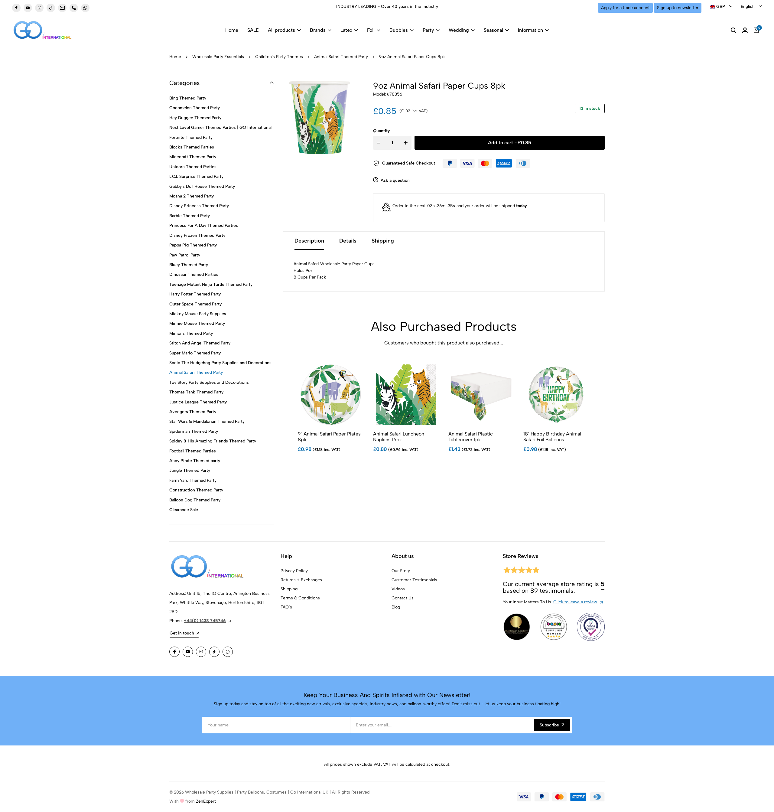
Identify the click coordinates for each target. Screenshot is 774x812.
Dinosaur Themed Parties (193, 274)
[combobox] (721, 6)
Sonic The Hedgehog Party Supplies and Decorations (220, 362)
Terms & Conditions (300, 598)
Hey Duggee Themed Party (195, 117)
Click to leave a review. (575, 602)
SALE (253, 30)
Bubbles (398, 30)
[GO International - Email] (62, 8)
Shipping (289, 589)
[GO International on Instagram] (201, 652)
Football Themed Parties (192, 451)
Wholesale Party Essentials (218, 56)
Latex (346, 30)
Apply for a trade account (625, 7)
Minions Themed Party (191, 333)
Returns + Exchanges (301, 579)
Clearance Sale (183, 509)
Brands (318, 30)
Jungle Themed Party (189, 470)
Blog (396, 607)
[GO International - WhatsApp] (85, 8)
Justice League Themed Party (198, 402)
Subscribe (549, 725)
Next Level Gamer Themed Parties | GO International (220, 127)
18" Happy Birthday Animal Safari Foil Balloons (552, 436)
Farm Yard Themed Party (192, 480)
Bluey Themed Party (188, 264)
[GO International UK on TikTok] (51, 8)
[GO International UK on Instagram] (39, 8)
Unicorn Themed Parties (192, 166)
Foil (371, 30)
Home (231, 30)
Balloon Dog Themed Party (194, 500)
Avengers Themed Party (192, 411)
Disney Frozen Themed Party (197, 235)
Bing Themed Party (187, 98)
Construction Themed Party (196, 490)
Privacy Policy (294, 570)
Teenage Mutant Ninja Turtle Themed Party (210, 284)
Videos (398, 589)
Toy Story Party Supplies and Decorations (209, 382)
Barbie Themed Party (189, 215)
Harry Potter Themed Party (195, 294)
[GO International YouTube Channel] (188, 652)
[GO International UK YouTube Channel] (28, 8)
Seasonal (493, 30)
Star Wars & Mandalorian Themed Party (207, 421)
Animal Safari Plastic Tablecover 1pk (470, 436)
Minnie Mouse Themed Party (197, 323)
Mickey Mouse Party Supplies (197, 313)
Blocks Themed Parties (191, 147)
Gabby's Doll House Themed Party (202, 186)
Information (530, 30)
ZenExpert (206, 801)
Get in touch (182, 633)
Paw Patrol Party (184, 255)
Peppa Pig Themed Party (193, 245)
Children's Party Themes (279, 56)
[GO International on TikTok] (214, 652)
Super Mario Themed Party (195, 353)
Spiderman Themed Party (193, 431)
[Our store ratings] (521, 571)
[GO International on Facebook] (174, 652)
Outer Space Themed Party (195, 304)
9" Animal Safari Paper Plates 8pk (329, 436)
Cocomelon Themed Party (194, 107)
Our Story (401, 570)
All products (281, 30)
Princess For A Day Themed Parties (203, 225)
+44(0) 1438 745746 (205, 620)
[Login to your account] (745, 30)
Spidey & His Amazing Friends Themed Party (212, 441)
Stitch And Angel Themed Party (199, 343)
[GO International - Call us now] (74, 8)
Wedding (459, 30)
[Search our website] (733, 30)
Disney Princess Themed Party (199, 205)
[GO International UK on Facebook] (16, 8)
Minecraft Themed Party (192, 156)
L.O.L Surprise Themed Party (196, 176)
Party (428, 30)
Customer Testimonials (414, 579)
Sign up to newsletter (677, 7)
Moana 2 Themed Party (191, 196)
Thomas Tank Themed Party (196, 392)
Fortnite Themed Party (191, 137)
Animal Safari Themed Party (341, 56)
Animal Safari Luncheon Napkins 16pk (398, 436)
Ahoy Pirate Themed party (194, 460)
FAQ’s (286, 607)
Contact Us (403, 598)
